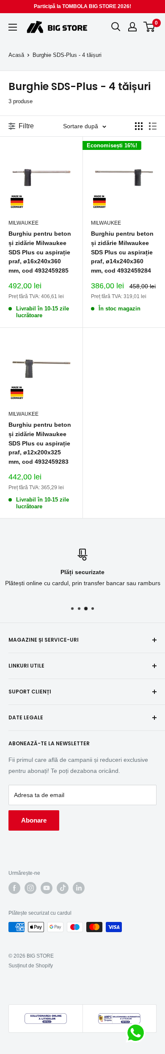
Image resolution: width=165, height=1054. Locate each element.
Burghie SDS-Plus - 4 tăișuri (67, 55)
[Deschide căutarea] (116, 26)
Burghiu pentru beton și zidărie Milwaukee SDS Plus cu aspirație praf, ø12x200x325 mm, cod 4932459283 (39, 443)
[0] (149, 27)
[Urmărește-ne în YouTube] (46, 888)
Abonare (34, 820)
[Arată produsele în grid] (139, 126)
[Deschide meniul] (12, 27)
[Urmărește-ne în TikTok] (63, 888)
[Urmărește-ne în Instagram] (30, 888)
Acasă (16, 55)
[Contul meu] (132, 26)
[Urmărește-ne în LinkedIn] (79, 888)
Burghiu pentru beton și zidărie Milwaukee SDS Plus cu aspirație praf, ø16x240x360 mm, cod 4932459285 (39, 252)
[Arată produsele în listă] (153, 126)
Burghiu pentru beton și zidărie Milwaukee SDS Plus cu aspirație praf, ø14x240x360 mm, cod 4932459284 (122, 252)
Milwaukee (23, 223)
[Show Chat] (138, 1033)
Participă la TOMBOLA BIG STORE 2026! (82, 6)
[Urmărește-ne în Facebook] (14, 888)
